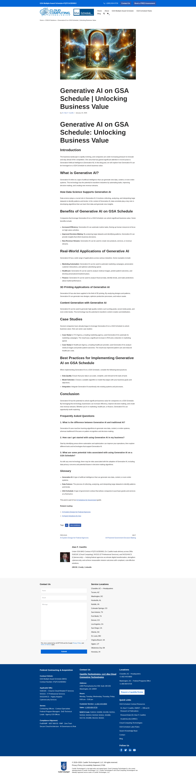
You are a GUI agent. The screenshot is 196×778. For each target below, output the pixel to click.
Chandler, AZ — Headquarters (102, 588)
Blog (99, 14)
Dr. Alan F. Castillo (68, 113)
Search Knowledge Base (128, 731)
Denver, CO (95, 620)
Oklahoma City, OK (98, 648)
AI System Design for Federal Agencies (76, 512)
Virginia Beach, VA (98, 640)
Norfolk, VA (95, 604)
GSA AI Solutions (50, 20)
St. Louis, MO (96, 636)
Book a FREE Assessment (145, 3)
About (107, 11)
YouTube (134, 750)
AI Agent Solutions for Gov (71, 516)
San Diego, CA (96, 628)
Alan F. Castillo (79, 547)
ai (66, 525)
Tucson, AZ (95, 592)
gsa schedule (75, 525)
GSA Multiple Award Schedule (123, 11)
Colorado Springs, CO (99, 608)
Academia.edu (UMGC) (128, 719)
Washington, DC (97, 596)
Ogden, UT (95, 644)
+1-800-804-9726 (91, 707)
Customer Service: (87, 704)
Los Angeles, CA (97, 624)
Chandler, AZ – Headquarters (130, 674)
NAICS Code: (85, 712)
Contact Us (125, 3)
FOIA (103, 765)
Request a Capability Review (132, 692)
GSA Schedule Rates (144, 11)
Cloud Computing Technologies (130, 723)
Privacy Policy (77, 643)
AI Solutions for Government (86, 500)
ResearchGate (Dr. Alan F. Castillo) (133, 715)
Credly (81, 567)
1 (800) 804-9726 (112, 3)
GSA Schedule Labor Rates (129, 727)
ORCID (74, 567)
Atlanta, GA (95, 632)
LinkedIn (88, 567)
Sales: (82, 707)
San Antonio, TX (97, 612)
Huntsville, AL (96, 600)
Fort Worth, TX (96, 616)
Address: (83, 683)
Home (99, 11)
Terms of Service (46, 644)
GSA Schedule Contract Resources (132, 704)
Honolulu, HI (95, 652)
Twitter (125, 750)
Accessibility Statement (91, 765)
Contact (122, 735)
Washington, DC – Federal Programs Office (135, 681)
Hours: (82, 693)
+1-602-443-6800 (100, 704)
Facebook (121, 750)
